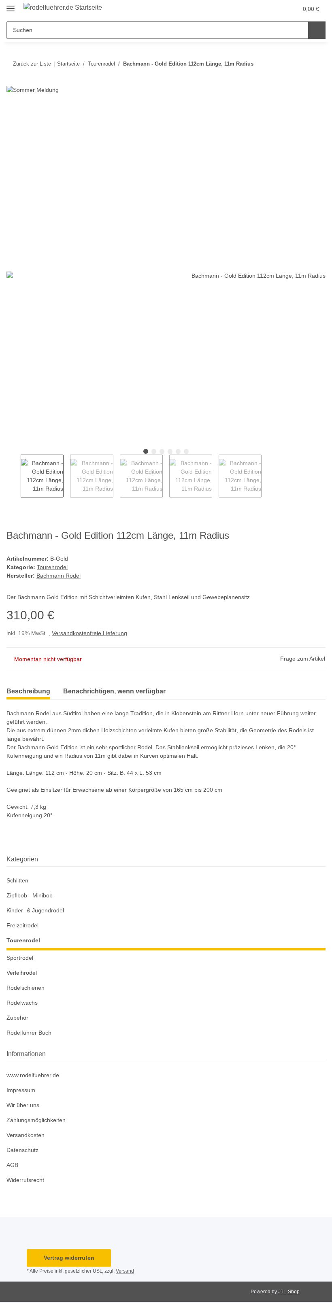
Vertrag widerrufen (69, 1257)
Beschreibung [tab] (28, 691)
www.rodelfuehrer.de (32, 1075)
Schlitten (17, 880)
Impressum (20, 1090)
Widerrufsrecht (25, 1180)
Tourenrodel (52, 567)
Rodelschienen (25, 987)
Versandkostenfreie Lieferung (89, 633)
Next (269, 476)
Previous (13, 476)
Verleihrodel (21, 972)
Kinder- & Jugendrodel (35, 910)
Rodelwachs (22, 1002)
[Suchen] (317, 30)
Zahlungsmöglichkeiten (36, 1120)
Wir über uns (22, 1105)
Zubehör (17, 1017)
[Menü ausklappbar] (10, 5)
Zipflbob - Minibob (29, 895)
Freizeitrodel (22, 925)
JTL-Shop (289, 1291)
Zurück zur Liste (32, 64)
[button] (274, 9)
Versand (125, 1271)
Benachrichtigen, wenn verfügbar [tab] (114, 691)
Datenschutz (22, 1150)
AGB (12, 1165)
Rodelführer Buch (28, 1032)
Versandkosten (25, 1135)
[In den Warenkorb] (12, 111)
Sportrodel (19, 957)
